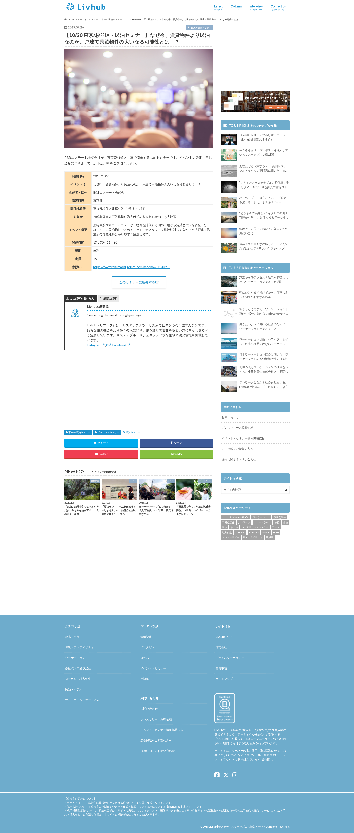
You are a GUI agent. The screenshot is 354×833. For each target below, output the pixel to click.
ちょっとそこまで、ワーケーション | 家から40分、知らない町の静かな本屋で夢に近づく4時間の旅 (263, 311)
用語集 (144, 678)
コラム (144, 658)
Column (236, 7)
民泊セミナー (133, 432)
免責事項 (221, 668)
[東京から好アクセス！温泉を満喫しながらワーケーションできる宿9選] (229, 281)
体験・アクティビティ (79, 647)
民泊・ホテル (73, 689)
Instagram (94, 345)
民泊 (224, 527)
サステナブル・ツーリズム (82, 700)
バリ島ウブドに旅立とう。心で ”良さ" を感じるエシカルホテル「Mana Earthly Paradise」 (263, 200)
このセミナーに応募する (137, 282)
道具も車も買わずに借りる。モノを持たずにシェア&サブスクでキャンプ (263, 246)
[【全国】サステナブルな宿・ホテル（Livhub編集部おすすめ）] (229, 139)
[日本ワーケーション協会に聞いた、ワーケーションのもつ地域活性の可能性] (229, 357)
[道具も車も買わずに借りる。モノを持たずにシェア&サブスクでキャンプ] (229, 248)
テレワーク (244, 522)
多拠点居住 (279, 517)
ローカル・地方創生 (78, 678)
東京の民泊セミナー (79, 432)
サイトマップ (224, 678)
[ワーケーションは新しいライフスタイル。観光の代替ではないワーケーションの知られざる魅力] (229, 343)
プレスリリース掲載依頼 (237, 427)
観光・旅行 (72, 636)
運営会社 (221, 647)
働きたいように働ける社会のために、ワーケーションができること (263, 326)
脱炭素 (269, 537)
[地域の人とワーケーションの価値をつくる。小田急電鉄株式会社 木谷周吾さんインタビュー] (229, 371)
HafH (276, 532)
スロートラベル (262, 522)
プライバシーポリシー (230, 658)
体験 (285, 522)
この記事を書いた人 (82, 298)
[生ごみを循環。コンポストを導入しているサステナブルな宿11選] (229, 155)
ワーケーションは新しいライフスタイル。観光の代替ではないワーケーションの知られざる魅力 (263, 342)
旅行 (277, 522)
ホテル (234, 527)
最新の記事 (110, 298)
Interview (256, 7)
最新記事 (146, 636)
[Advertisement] (100, 385)
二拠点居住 (228, 522)
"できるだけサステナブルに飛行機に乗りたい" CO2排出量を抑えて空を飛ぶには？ (264, 185)
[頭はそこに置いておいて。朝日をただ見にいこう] (229, 233)
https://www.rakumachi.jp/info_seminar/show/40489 (130, 267)
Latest (218, 7)
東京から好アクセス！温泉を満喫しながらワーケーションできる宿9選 (263, 279)
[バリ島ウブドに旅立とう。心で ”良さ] (229, 202)
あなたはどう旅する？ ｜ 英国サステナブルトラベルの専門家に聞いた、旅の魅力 (264, 168)
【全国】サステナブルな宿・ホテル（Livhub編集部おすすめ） (262, 137)
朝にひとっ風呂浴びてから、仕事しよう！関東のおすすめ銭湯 (263, 295)
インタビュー (149, 647)
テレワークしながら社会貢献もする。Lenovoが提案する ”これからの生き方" (264, 385)
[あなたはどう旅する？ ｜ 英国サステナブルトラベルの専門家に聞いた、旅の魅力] (229, 171)
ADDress (254, 532)
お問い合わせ (230, 417)
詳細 (266, 759)
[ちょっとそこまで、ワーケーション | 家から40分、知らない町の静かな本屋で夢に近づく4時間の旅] (229, 313)
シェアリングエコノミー (255, 527)
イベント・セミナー (109, 432)
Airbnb (265, 532)
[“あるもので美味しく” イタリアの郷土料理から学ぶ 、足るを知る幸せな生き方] (229, 217)
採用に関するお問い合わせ (239, 459)
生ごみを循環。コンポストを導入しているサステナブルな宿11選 (263, 152)
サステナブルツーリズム (235, 517)
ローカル (240, 532)
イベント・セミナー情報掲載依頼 (243, 438)
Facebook (119, 345)
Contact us (278, 7)
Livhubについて (225, 636)
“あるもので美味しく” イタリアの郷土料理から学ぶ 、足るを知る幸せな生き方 (264, 215)
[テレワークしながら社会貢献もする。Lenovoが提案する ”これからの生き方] (229, 386)
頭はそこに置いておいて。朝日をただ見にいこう (263, 231)
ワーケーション (261, 517)
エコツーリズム (230, 537)
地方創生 (227, 532)
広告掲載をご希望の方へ (237, 448)
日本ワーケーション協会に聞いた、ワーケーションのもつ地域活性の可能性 (263, 356)
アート (275, 527)
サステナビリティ (252, 537)
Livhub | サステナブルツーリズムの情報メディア (237, 826)
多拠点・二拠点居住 (78, 668)
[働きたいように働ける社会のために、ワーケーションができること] (229, 328)
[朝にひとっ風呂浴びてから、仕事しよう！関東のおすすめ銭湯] (229, 297)
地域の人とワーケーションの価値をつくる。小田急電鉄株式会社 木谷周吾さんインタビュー (264, 369)
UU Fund (223, 738)
